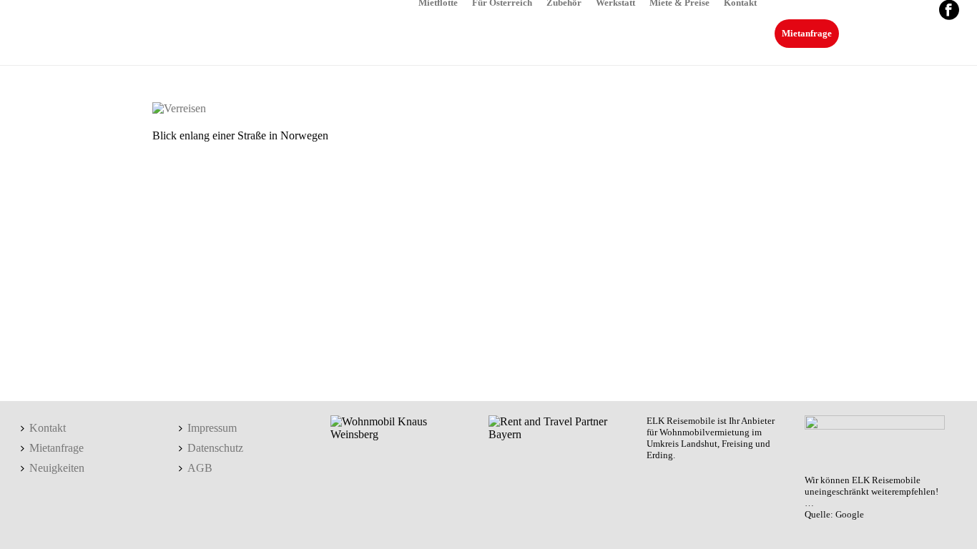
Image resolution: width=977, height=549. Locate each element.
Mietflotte (438, 2)
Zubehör (563, 2)
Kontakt (740, 2)
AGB (199, 468)
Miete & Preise (679, 2)
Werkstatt (615, 2)
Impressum (212, 428)
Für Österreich (502, 2)
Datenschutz (215, 448)
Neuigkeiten (56, 468)
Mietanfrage (807, 33)
